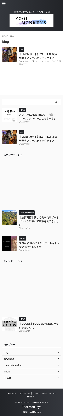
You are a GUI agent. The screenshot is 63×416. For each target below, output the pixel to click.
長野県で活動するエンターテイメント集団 (31, 402)
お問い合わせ (24, 393)
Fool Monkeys (31, 406)
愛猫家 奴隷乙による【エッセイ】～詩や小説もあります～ (39, 245)
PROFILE (12, 393)
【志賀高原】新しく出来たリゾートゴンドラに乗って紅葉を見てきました (39, 221)
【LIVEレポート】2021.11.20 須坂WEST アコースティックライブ (38, 55)
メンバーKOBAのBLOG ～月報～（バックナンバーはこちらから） (37, 116)
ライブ (55, 61)
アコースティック (43, 61)
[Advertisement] (31, 183)
